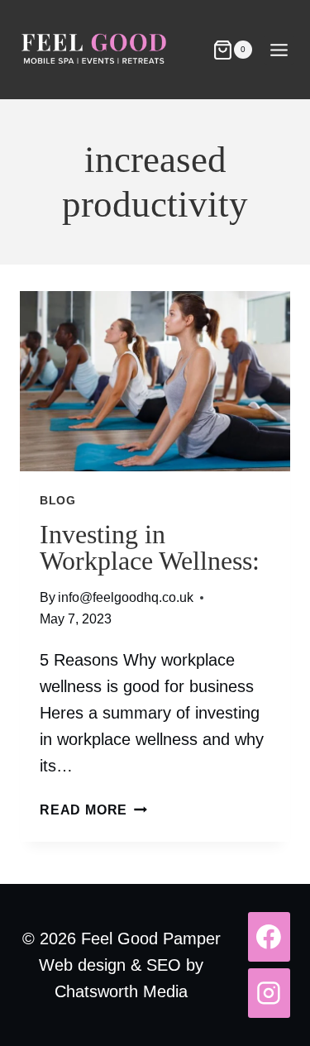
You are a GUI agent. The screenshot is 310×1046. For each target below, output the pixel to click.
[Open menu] (279, 50)
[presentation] (155, 381)
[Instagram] (269, 993)
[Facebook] (269, 937)
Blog (58, 500)
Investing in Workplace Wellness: (150, 547)
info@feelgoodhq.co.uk (125, 597)
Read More (93, 810)
